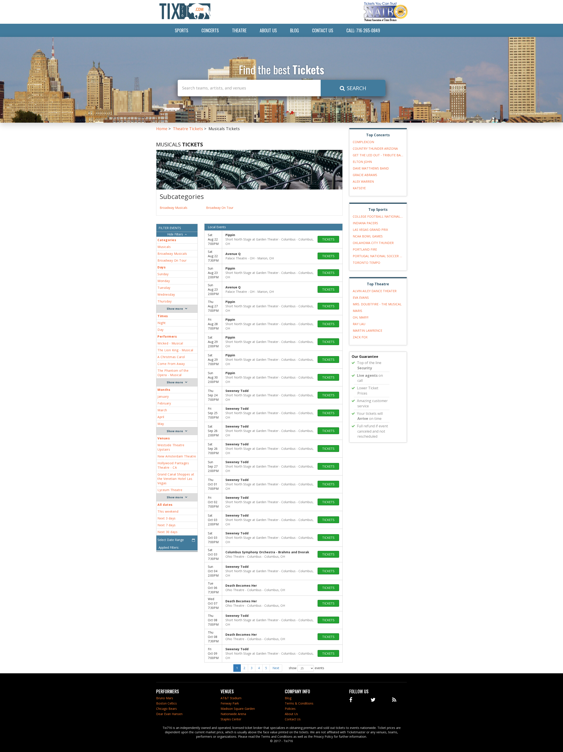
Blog (294, 30)
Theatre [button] (239, 30)
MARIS (357, 311)
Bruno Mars (164, 698)
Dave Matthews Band (371, 168)
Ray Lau (359, 324)
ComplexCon (363, 142)
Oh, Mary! (360, 317)
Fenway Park (230, 703)
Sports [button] (181, 30)
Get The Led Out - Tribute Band (378, 155)
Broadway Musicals (173, 208)
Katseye (359, 188)
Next (275, 668)
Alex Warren (363, 181)
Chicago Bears (166, 708)
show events (306, 668)
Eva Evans (361, 297)
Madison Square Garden (238, 708)
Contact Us (322, 30)
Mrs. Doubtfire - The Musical (377, 304)
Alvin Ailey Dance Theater (375, 291)
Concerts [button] (210, 30)
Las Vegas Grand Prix (370, 230)
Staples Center (231, 719)
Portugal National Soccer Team (378, 256)
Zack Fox (360, 337)
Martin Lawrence (367, 330)
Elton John (362, 162)
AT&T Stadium (231, 698)
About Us (268, 30)
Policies (290, 708)
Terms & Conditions (299, 703)
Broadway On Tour (219, 208)
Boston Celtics (166, 703)
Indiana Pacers (365, 223)
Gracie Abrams (365, 175)
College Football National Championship (378, 216)
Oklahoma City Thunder (373, 243)
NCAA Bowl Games (368, 236)
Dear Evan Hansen (169, 714)
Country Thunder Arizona (375, 148)
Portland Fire (365, 249)
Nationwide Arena (233, 714)
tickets (328, 239)
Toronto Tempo (366, 262)
